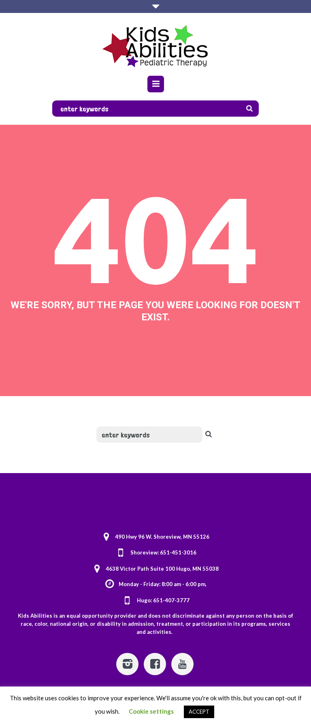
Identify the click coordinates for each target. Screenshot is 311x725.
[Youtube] (182, 664)
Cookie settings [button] (151, 711)
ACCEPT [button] (199, 711)
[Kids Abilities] (155, 45)
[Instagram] (127, 664)
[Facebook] (155, 664)
